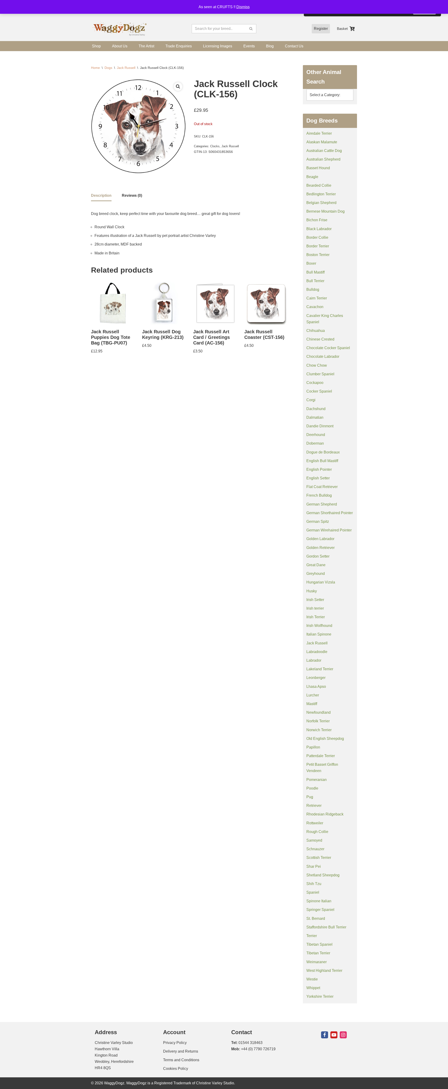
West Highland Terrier (324, 971)
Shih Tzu (313, 884)
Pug (309, 797)
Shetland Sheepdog (323, 875)
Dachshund (316, 409)
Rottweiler (314, 823)
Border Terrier (317, 246)
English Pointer (319, 469)
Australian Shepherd (323, 159)
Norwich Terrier (319, 730)
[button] (178, 86)
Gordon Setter (317, 556)
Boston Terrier (317, 255)
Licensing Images (217, 46)
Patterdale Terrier (320, 756)
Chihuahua (315, 331)
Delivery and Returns (180, 1051)
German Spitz (317, 521)
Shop (96, 46)
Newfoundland (318, 712)
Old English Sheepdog (325, 739)
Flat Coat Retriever (322, 487)
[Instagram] (343, 1034)
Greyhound (315, 574)
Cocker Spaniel (319, 391)
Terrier (311, 936)
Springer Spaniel (320, 910)
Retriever (314, 806)
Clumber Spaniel (320, 374)
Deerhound (315, 435)
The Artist (146, 46)
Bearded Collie (318, 185)
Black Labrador (319, 229)
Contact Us (294, 46)
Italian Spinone (318, 634)
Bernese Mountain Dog (325, 211)
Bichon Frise (316, 220)
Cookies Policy (175, 1069)
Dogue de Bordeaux (323, 452)
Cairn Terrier (316, 298)
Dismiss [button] (243, 7)
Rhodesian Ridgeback (324, 814)
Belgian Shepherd (321, 203)
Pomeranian (316, 780)
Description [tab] (101, 195)
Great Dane (316, 565)
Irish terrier (315, 608)
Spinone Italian (318, 901)
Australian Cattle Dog (324, 151)
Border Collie (317, 237)
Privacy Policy (175, 1043)
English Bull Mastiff (322, 461)
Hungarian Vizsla (320, 582)
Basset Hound (318, 168)
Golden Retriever (320, 548)
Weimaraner (316, 962)
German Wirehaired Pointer (329, 530)
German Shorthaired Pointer (329, 513)
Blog (270, 46)
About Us (119, 46)
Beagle (312, 177)
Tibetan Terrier (318, 953)
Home (95, 68)
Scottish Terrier (318, 858)
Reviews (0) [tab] (132, 195)
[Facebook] (324, 1034)
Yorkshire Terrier (319, 996)
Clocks (215, 146)
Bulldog (312, 290)
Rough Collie (317, 832)
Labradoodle (316, 652)
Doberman (315, 443)
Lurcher (312, 695)
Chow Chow (316, 365)
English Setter (318, 478)
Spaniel (312, 892)
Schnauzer (315, 849)
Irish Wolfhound (319, 626)
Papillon (313, 747)
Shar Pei (313, 866)
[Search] (251, 28)
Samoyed (314, 840)
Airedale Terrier (319, 133)
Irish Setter (315, 600)
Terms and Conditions (181, 1060)
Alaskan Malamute (321, 142)
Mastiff (311, 704)
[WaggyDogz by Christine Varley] (119, 29)
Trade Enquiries (178, 46)
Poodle (312, 788)
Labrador (313, 660)
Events (249, 46)
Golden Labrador (320, 539)
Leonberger (316, 678)
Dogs (108, 68)
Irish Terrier (315, 617)
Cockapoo (314, 383)
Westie (312, 979)
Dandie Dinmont (319, 426)
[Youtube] (333, 1034)
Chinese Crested (320, 339)
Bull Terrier (315, 281)
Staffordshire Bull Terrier (326, 927)
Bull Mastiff (315, 272)
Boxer (311, 263)
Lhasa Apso (316, 687)
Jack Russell (126, 68)
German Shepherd (321, 504)
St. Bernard (315, 918)
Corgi (310, 400)
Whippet (313, 988)
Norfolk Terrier (318, 721)
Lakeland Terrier (319, 669)
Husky (311, 591)
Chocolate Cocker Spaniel (328, 348)
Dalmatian (314, 417)
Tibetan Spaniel (319, 944)
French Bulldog (319, 495)
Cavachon (314, 307)
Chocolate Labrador (322, 356)
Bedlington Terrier (321, 194)
